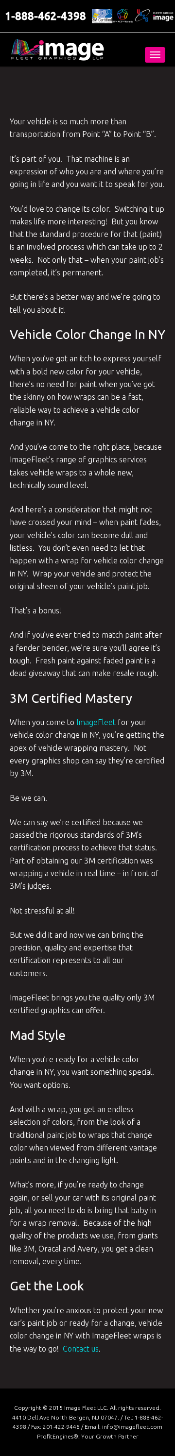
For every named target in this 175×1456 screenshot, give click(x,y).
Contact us (81, 1348)
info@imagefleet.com (132, 1426)
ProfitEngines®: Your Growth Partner (88, 1436)
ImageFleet (96, 722)
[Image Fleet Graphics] (57, 49)
